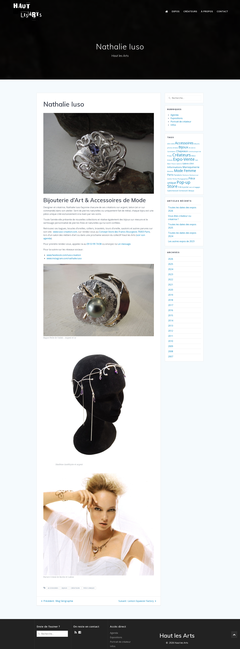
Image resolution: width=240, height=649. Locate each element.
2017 (170, 305)
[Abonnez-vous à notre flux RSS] (75, 632)
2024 (170, 269)
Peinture (185, 175)
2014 (170, 320)
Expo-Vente (184, 159)
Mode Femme (185, 170)
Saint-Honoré (172, 190)
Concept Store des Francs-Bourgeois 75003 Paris (124, 231)
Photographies (183, 179)
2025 (169, 144)
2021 (170, 284)
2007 (170, 356)
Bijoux (64, 588)
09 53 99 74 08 (94, 243)
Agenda (174, 114)
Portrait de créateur (181, 121)
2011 (170, 335)
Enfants (169, 160)
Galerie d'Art (188, 163)
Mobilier (170, 171)
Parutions (178, 175)
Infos (173, 124)
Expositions (177, 118)
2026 (172, 144)
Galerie (179, 164)
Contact (222, 11)
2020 (170, 289)
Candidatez (171, 152)
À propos (207, 11)
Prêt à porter (183, 187)
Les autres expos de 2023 (181, 241)
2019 (170, 294)
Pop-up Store (178, 184)
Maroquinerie (190, 167)
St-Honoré (183, 190)
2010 (170, 341)
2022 (170, 279)
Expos (176, 11)
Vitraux (191, 190)
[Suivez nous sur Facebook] (79, 632)
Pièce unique (88, 588)
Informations (174, 167)
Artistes (175, 148)
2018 (170, 300)
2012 (170, 330)
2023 (170, 274)
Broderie (192, 148)
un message (124, 243)
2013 (170, 325)
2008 (170, 351)
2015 (170, 315)
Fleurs (173, 164)
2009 (170, 346)
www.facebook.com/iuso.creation (64, 255)
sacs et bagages (194, 187)
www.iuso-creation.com (65, 231)
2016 (170, 310)
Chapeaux (182, 151)
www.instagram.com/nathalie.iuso (64, 258)
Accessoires (53, 588)
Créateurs (190, 11)
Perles (174, 179)
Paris (170, 174)
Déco (193, 155)
